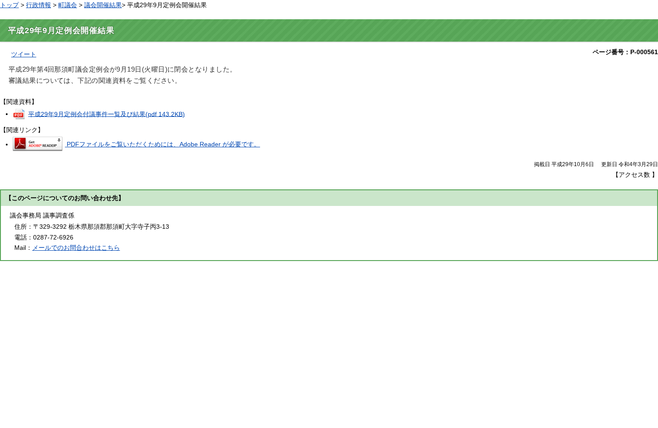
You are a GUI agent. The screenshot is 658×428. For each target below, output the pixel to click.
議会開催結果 (103, 5)
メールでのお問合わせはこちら (76, 247)
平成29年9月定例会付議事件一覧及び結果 (106, 113)
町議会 (67, 5)
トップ (9, 5)
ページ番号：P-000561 (625, 52)
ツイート (23, 54)
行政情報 (38, 5)
